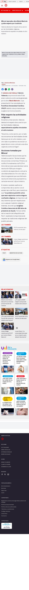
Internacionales (6, 452)
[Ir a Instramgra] (8, 474)
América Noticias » (6, 85)
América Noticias (10, 82)
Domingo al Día (6, 466)
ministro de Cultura (10, 93)
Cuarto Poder (5, 464)
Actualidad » (15, 85)
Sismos (20, 1)
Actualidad (5, 447)
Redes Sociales (5, 454)
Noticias (3, 488)
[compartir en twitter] (6, 89)
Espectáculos (5, 449)
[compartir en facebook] (2, 89)
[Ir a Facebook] (2, 474)
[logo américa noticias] (6, 5)
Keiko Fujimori (12, 1)
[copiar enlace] (12, 89)
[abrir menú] (2, 5)
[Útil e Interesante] (14, 347)
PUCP (4, 253)
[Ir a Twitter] (5, 474)
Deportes (3, 490)
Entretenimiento (5, 486)
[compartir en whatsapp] (9, 89)
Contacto (4, 515)
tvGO (2, 492)
